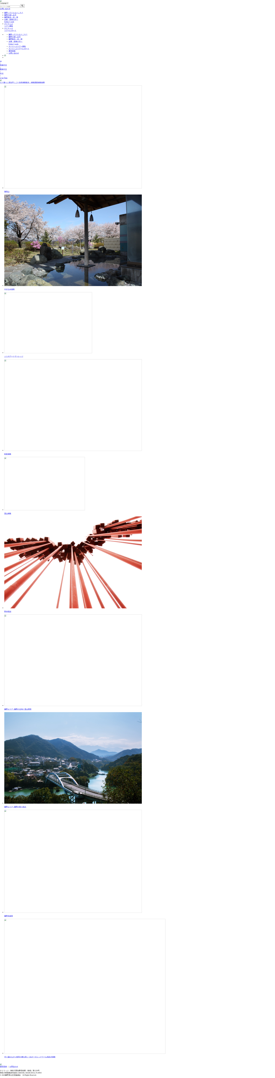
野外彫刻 (7, 611)
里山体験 (7, 513)
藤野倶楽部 (8, 916)
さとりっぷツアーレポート (19, 49)
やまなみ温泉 (9, 289)
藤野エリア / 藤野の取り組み (15, 807)
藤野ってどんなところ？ (13, 13)
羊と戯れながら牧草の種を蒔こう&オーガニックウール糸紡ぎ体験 (29, 1057)
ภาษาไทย (3, 78)
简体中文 (3, 65)
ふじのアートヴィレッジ (13, 356)
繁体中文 (3, 69)
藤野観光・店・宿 (11, 17)
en (1, 61)
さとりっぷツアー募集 (17, 46)
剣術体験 (7, 454)
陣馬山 (6, 191)
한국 (1, 73)
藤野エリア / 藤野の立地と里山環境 (17, 709)
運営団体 (12, 51)
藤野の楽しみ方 (10, 15)
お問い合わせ (5, 9)
